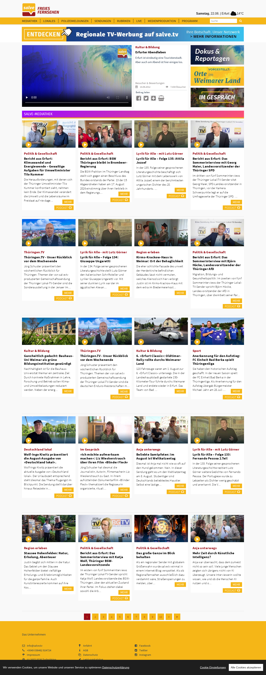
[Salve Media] (133, 34)
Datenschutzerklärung (115, 667)
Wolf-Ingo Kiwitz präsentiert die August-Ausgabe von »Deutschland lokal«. (46, 458)
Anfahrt (87, 645)
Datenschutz (90, 655)
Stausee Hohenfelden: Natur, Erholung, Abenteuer (46, 555)
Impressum (33, 655)
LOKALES (49, 21)
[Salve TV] (41, 8)
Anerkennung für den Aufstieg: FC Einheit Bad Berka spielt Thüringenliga (216, 360)
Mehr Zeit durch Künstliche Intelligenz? (213, 555)
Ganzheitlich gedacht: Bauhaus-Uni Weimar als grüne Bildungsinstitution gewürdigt (48, 360)
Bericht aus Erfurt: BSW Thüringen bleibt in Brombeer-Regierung (104, 162)
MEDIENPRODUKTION (162, 21)
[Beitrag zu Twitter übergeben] (146, 98)
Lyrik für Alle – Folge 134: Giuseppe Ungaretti (99, 259)
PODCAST (62, 208)
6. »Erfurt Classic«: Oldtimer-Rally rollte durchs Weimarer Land (158, 360)
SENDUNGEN (102, 21)
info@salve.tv (34, 645)
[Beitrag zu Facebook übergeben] (138, 98)
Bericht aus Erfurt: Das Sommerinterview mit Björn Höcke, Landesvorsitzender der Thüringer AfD (217, 263)
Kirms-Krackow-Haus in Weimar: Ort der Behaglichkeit (159, 259)
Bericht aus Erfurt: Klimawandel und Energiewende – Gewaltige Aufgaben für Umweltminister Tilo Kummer (47, 166)
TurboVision (49, 659)
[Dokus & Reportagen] (217, 54)
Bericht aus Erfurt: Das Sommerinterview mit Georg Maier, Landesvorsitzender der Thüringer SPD (216, 164)
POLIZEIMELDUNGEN (74, 21)
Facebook (145, 645)
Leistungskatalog (93, 659)
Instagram (145, 655)
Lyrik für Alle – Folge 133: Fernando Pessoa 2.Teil (212, 456)
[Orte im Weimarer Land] (217, 76)
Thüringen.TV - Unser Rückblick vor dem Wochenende (48, 259)
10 (160, 617)
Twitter (143, 650)
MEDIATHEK (29, 21)
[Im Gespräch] (217, 97)
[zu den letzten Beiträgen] (177, 617)
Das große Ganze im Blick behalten (155, 555)
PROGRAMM (190, 21)
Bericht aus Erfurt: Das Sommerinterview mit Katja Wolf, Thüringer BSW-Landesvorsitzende (101, 559)
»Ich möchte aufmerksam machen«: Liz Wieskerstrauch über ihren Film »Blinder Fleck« (104, 458)
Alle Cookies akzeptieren (246, 667)
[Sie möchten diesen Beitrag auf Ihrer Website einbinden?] (153, 98)
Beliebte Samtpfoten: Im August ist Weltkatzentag (156, 456)
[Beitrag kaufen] (161, 98)
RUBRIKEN (123, 21)
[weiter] (169, 617)
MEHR (68, 202)
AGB (85, 650)
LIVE (139, 21)
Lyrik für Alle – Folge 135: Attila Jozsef (160, 160)
